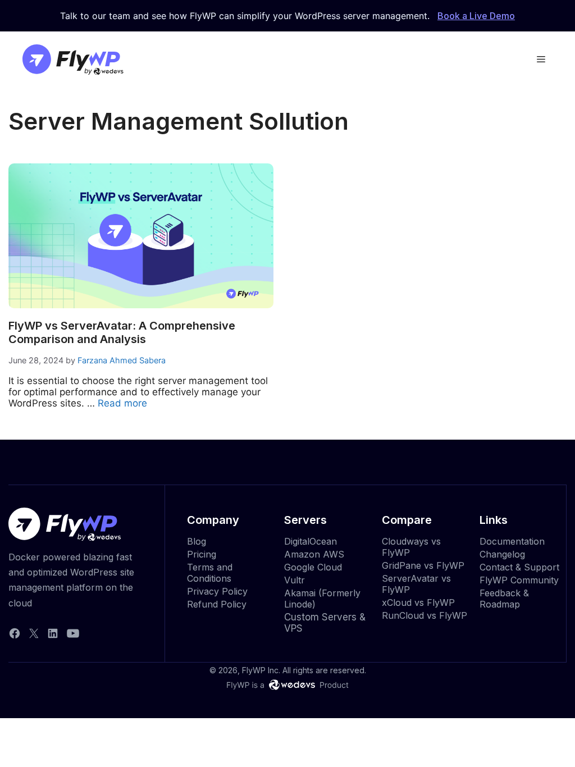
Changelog (502, 554)
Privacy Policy (217, 591)
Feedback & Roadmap (504, 598)
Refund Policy (217, 604)
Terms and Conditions (209, 572)
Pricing (201, 554)
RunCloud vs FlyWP (424, 615)
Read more (122, 403)
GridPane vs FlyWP (423, 565)
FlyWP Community (519, 580)
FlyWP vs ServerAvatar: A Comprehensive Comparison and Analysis (121, 332)
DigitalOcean (310, 541)
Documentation (512, 541)
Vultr (294, 580)
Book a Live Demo (476, 15)
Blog (196, 541)
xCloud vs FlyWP (418, 602)
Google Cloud (313, 567)
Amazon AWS (314, 554)
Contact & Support (519, 567)
